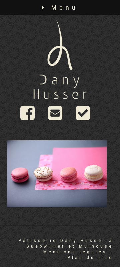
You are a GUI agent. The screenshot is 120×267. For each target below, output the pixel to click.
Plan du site (90, 257)
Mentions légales (75, 252)
